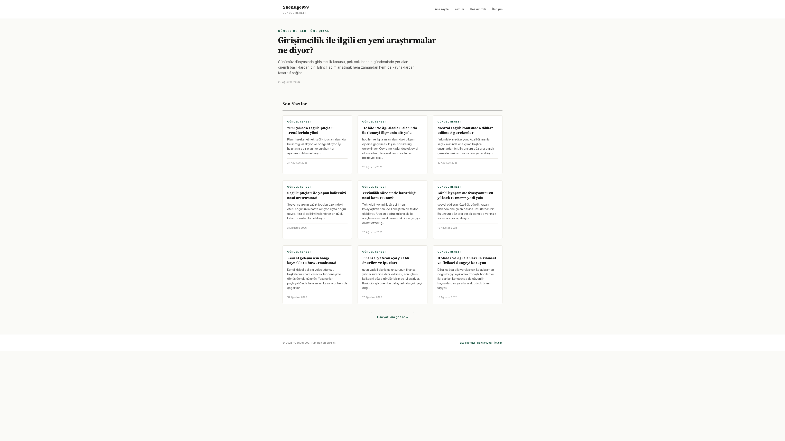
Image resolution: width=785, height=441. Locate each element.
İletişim (497, 9)
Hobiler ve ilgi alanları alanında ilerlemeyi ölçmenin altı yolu (389, 130)
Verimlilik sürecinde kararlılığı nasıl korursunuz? (389, 195)
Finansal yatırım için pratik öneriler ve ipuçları (385, 260)
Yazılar (459, 9)
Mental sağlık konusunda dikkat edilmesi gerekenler (465, 130)
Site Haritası (467, 342)
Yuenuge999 (296, 9)
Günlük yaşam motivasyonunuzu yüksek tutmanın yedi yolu (465, 195)
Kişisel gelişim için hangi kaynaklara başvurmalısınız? (311, 260)
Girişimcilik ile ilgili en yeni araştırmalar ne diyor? (357, 45)
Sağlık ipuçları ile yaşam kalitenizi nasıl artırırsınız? (316, 195)
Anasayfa (442, 9)
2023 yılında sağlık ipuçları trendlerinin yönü (310, 130)
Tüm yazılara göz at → (392, 317)
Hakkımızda (478, 9)
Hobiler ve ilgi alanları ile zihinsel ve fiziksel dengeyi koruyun (466, 260)
